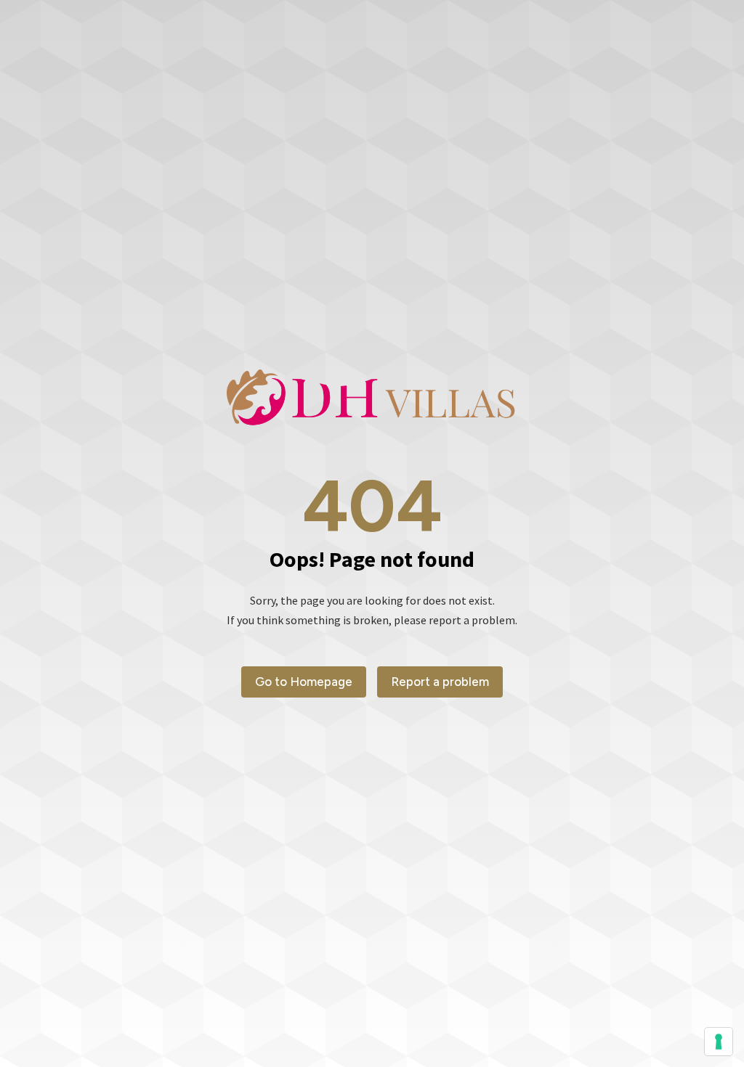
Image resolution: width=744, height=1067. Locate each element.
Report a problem (440, 681)
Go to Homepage (303, 681)
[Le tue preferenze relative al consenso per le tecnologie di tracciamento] (718, 1041)
